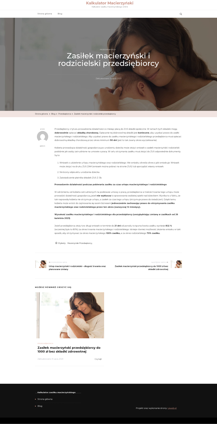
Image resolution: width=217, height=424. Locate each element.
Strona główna (45, 14)
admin (42, 146)
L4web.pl (172, 408)
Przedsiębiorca (108, 49)
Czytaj (98, 359)
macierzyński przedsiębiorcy (79, 243)
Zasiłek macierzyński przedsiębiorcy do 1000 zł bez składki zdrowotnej (69, 349)
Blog (60, 14)
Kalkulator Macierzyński (109, 3)
